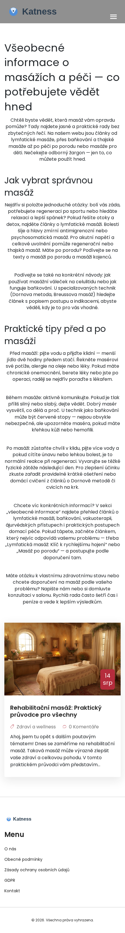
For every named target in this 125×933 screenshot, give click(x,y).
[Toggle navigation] (113, 17)
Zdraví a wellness (36, 726)
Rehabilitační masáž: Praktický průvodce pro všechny (55, 711)
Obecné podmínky (23, 859)
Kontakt (12, 891)
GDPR (9, 880)
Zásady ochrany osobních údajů (36, 870)
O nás (10, 849)
